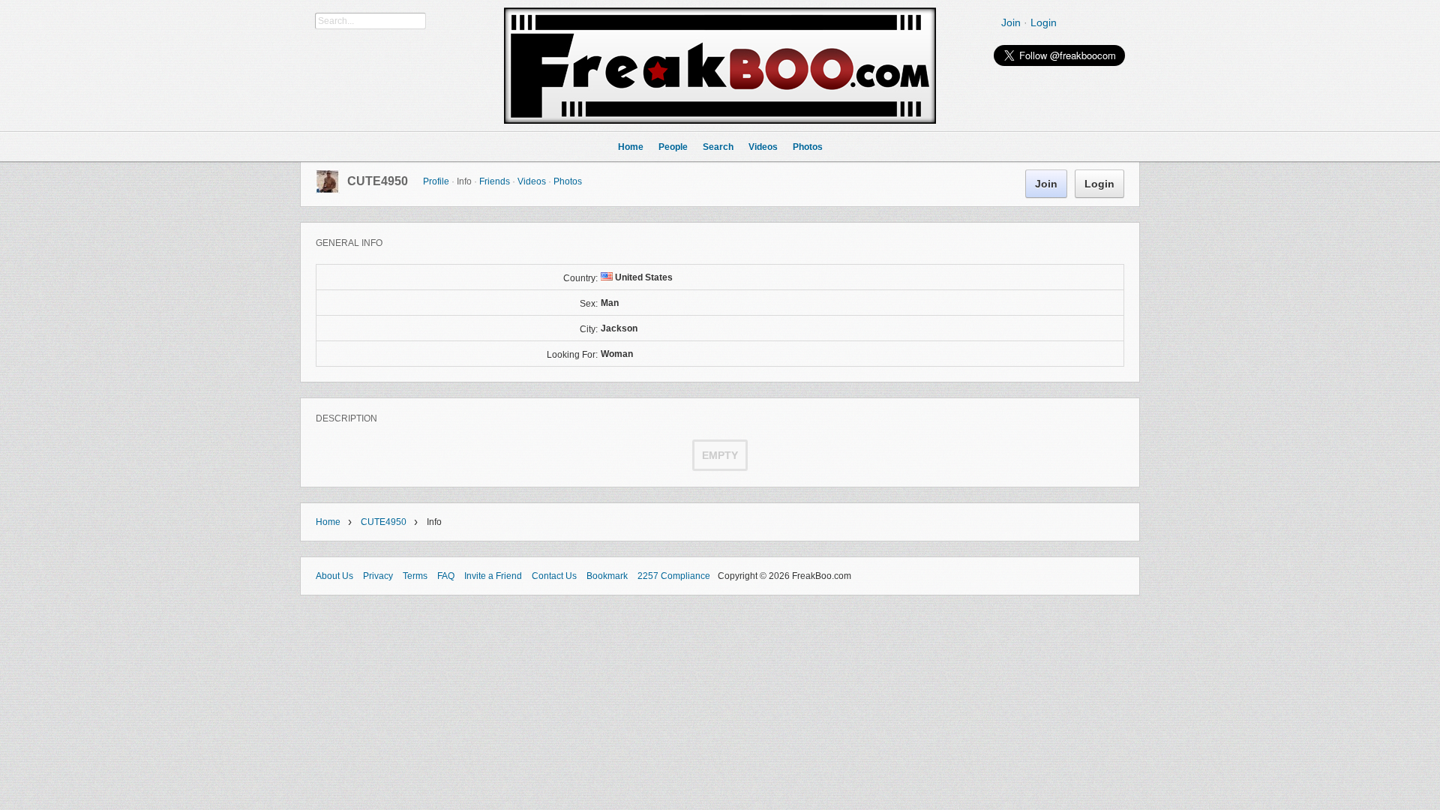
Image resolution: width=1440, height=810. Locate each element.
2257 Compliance (674, 576)
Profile (436, 181)
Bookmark (607, 576)
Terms (415, 576)
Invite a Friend (493, 576)
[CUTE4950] (328, 190)
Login (1043, 22)
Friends (494, 181)
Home (328, 522)
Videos (532, 181)
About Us (334, 576)
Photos (568, 181)
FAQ (445, 576)
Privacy (378, 576)
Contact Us (554, 576)
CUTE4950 (377, 181)
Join (1011, 22)
